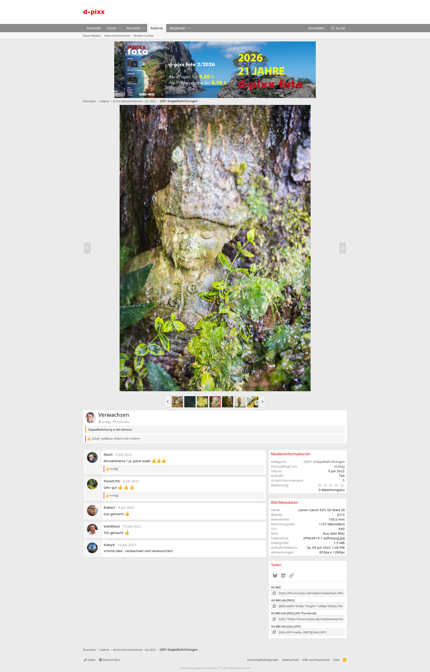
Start (336, 660)
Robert (109, 507)
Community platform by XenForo (215, 668)
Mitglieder (177, 28)
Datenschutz (290, 660)
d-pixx (91, 660)
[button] (120, 28)
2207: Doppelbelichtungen (324, 461)
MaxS (108, 454)
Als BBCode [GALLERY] (285, 626)
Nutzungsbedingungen (263, 660)
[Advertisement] (265, 11)
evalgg (106, 422)
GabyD (109, 544)
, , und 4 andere (115, 438)
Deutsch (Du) (111, 660)
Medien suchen (143, 36)
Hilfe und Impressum (316, 660)
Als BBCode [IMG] (282, 600)
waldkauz (112, 526)
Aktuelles (133, 28)
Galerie (156, 28)
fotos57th (112, 481)
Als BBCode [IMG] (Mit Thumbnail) (293, 613)
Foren (111, 28)
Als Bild (275, 587)
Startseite (93, 28)
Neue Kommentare (117, 36)
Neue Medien (92, 36)
